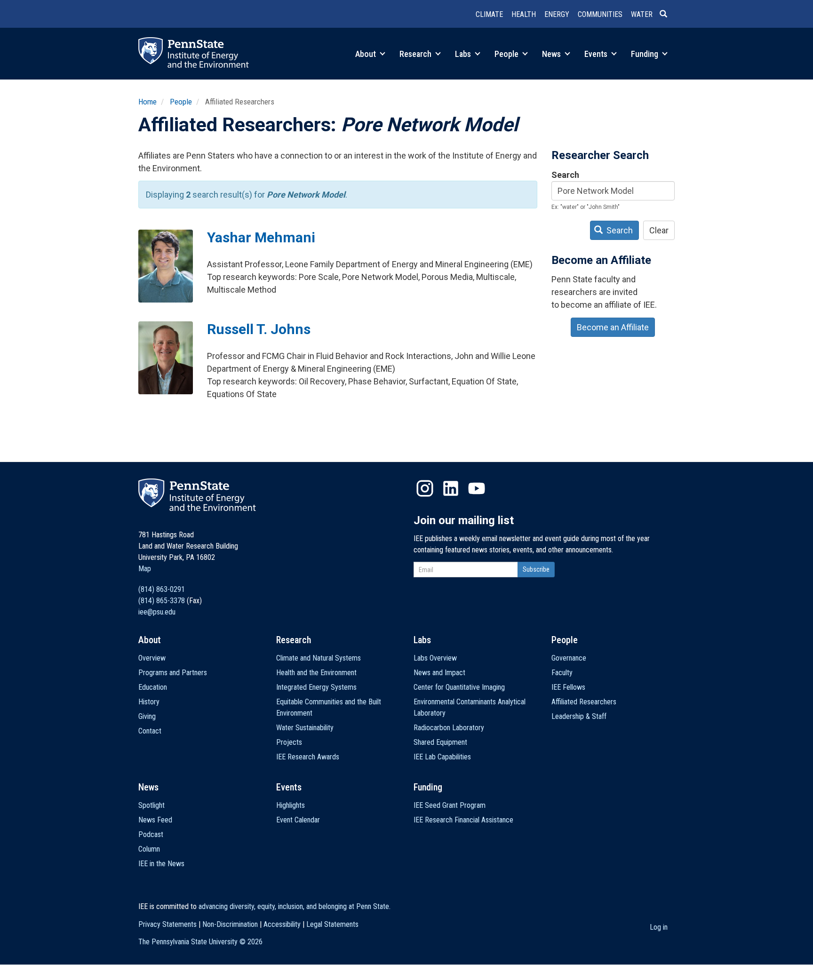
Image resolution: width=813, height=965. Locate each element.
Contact (149, 730)
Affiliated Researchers (583, 701)
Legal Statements (332, 924)
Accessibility (282, 924)
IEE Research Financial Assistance (463, 819)
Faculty (562, 672)
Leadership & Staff (578, 716)
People (507, 54)
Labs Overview (435, 658)
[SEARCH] (667, 14)
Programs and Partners (172, 672)
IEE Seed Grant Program (450, 805)
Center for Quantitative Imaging (459, 687)
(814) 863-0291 (161, 589)
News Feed (155, 819)
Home (147, 101)
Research (416, 54)
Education (152, 687)
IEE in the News (161, 863)
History (148, 701)
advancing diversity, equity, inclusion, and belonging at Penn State (294, 906)
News (552, 54)
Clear (659, 230)
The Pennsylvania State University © (200, 941)
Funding (645, 54)
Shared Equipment (440, 742)
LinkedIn (451, 488)
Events (596, 54)
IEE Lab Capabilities (442, 756)
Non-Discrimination (230, 924)
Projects (289, 742)
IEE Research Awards (307, 756)
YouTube (476, 488)
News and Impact (439, 672)
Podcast (150, 834)
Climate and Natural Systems (318, 658)
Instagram (425, 488)
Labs (464, 54)
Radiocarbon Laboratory (449, 727)
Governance (568, 658)
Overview (152, 658)
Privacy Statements (167, 924)
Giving (147, 716)
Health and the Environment (316, 672)
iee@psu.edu (156, 611)
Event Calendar (298, 819)
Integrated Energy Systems (316, 687)
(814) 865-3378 (161, 600)
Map (144, 568)
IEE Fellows (568, 687)
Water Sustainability (305, 727)
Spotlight (151, 805)
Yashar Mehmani (261, 237)
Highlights (290, 805)
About (366, 54)
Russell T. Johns (259, 329)
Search (565, 175)
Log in (659, 927)
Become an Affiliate (613, 327)
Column (149, 849)
